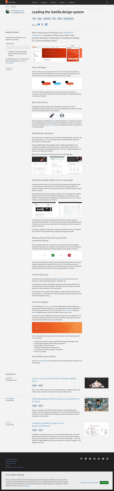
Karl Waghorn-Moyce (17, 10)
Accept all (104, 482)
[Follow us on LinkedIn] (89, 459)
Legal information (11, 461)
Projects (8, 465)
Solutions (44, 2)
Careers (62, 2)
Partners (53, 2)
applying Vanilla (49, 125)
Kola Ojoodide (10, 398)
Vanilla (60, 279)
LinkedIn (46, 25)
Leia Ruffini (9, 378)
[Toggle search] (107, 2)
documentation (42, 360)
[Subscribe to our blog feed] (107, 459)
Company (71, 2)
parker (34, 312)
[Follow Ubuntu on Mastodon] (81, 459)
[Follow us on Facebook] (85, 459)
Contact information (12, 459)
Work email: (10, 43)
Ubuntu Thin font (67, 310)
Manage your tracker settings (14, 467)
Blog (7, 6)
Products (34, 2)
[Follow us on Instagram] (94, 459)
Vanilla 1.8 (47, 306)
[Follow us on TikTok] (98, 459)
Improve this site (11, 463)
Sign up (9, 69)
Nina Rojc (8, 423)
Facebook (39, 25)
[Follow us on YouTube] (102, 459)
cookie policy (26, 485)
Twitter (42, 25)
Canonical (46, 139)
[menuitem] (35, 2)
